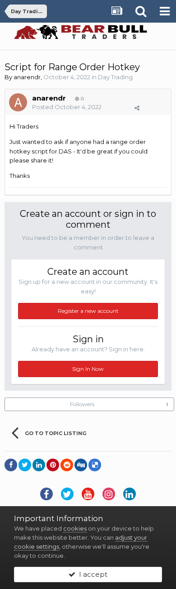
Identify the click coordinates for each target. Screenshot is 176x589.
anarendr (27, 77)
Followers (82, 404)
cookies (75, 528)
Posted (67, 106)
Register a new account (88, 310)
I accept (91, 574)
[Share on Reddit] (66, 465)
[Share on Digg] (80, 465)
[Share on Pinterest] (52, 465)
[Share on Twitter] (25, 465)
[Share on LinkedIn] (38, 465)
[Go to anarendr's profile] (18, 102)
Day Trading (115, 77)
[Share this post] (136, 107)
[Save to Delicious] (94, 465)
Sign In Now (88, 368)
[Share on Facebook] (11, 465)
